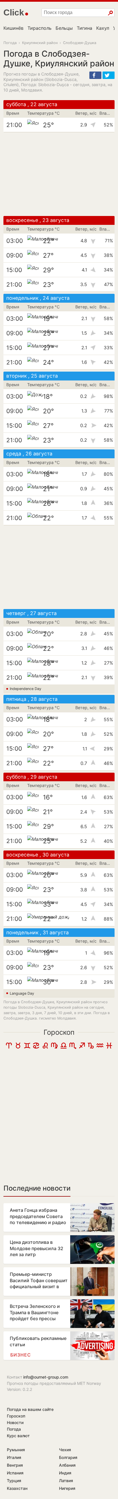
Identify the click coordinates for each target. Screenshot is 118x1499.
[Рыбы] (109, 1047)
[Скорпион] (72, 1047)
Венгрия (15, 1465)
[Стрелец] (82, 1047)
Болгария (68, 1457)
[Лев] (45, 1047)
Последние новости (36, 1188)
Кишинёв (13, 28)
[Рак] (36, 1047)
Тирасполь (39, 28)
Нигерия (67, 1488)
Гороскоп (59, 1032)
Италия (14, 1457)
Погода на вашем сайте (30, 1409)
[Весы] (63, 1047)
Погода (10, 43)
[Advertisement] (59, 174)
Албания (67, 1465)
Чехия (65, 1449)
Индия (65, 1472)
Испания (15, 1472)
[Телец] (18, 1047)
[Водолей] (100, 1047)
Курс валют (18, 1435)
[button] (95, 75)
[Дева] (54, 1047)
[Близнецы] (27, 1047)
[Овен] (9, 1047)
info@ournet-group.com (45, 1377)
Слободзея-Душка (79, 43)
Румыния (16, 1449)
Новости (15, 1422)
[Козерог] (91, 1047)
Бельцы (64, 28)
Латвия (66, 1480)
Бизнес (20, 1355)
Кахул (102, 28)
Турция (14, 1480)
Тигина (84, 28)
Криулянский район (40, 43)
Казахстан (17, 1488)
